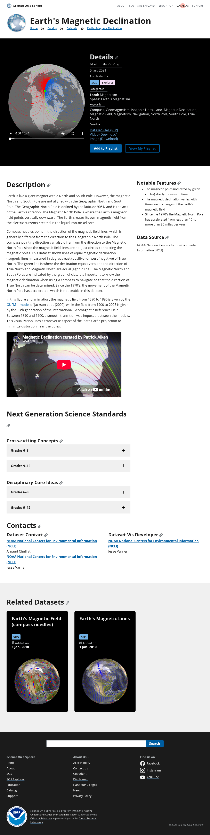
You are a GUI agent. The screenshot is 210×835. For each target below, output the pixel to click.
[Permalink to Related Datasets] (67, 602)
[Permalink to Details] (116, 56)
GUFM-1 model (18, 304)
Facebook (153, 763)
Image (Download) (104, 138)
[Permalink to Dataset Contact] (46, 534)
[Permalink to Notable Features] (179, 183)
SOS (131, 5)
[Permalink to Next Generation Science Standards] (8, 424)
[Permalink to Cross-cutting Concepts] (61, 440)
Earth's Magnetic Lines (104, 618)
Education (166, 5)
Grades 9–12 (20, 466)
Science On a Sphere (27, 6)
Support (197, 5)
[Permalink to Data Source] (167, 237)
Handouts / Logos (85, 785)
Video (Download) (103, 134)
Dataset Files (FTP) (104, 130)
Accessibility (81, 763)
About (121, 5)
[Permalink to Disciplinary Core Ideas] (61, 482)
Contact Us (80, 768)
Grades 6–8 (20, 450)
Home (34, 28)
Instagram (154, 770)
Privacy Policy (82, 796)
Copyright (80, 774)
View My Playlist (142, 148)
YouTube (153, 777)
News (77, 790)
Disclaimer (80, 779)
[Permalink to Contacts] (39, 525)
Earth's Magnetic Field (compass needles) (36, 621)
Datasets (72, 28)
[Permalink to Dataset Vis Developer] (161, 534)
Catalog (183, 5)
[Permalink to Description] (48, 184)
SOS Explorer (146, 5)
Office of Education (41, 818)
